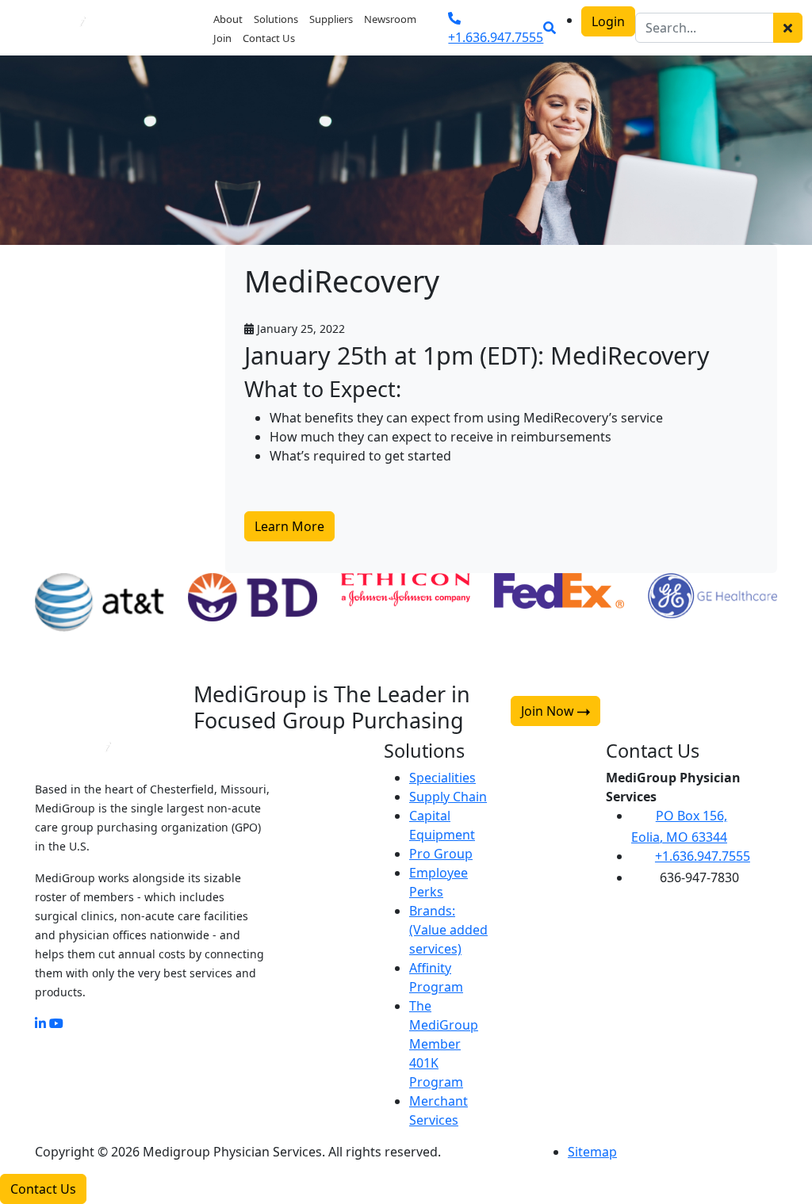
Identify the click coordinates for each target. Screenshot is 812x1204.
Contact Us (269, 38)
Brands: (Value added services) (448, 929)
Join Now (549, 711)
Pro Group (441, 853)
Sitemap (592, 1151)
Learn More (289, 526)
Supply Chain (448, 796)
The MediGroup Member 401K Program (443, 1044)
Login (608, 21)
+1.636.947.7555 (702, 856)
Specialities (442, 777)
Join (222, 38)
